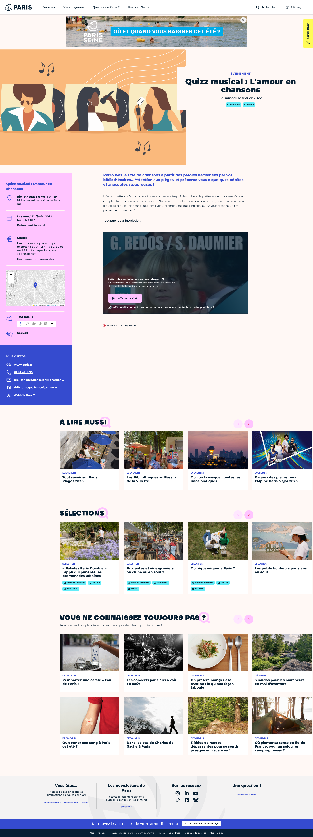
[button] (35, 285)
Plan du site (216, 833)
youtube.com (153, 278)
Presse (161, 833)
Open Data (174, 833)
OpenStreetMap (51, 305)
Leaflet (36, 305)
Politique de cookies (195, 833)
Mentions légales (99, 833)
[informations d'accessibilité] (36, 324)
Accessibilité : (133, 833)
